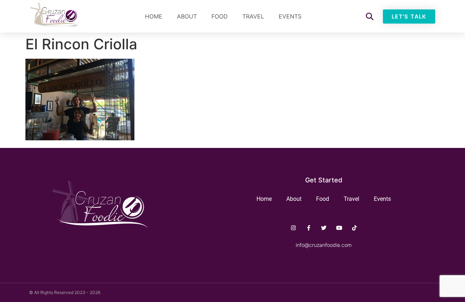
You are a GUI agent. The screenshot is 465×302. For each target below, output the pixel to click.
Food (219, 16)
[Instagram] (293, 228)
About (187, 16)
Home (153, 16)
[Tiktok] (354, 228)
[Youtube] (339, 228)
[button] (370, 16)
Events (290, 16)
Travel (253, 16)
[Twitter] (324, 228)
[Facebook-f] (309, 228)
